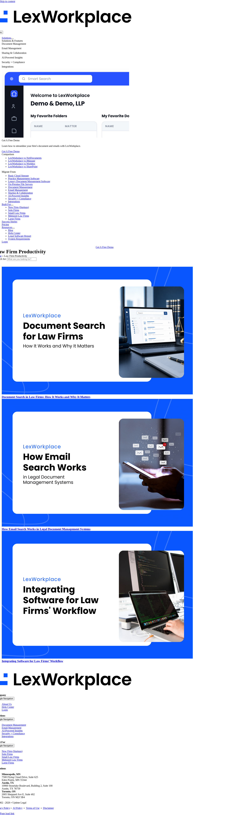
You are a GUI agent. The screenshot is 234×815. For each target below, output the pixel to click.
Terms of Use (32, 808)
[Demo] (65, 136)
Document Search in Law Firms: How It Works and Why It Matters (46, 397)
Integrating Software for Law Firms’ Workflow (32, 661)
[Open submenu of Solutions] (12, 38)
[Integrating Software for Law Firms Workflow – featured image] (97, 657)
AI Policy (17, 808)
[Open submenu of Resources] (13, 228)
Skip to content (7, 1)
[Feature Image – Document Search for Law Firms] (97, 393)
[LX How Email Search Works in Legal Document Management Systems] (97, 525)
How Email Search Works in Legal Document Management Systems (46, 529)
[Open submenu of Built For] (12, 205)
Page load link (7, 813)
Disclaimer (48, 808)
